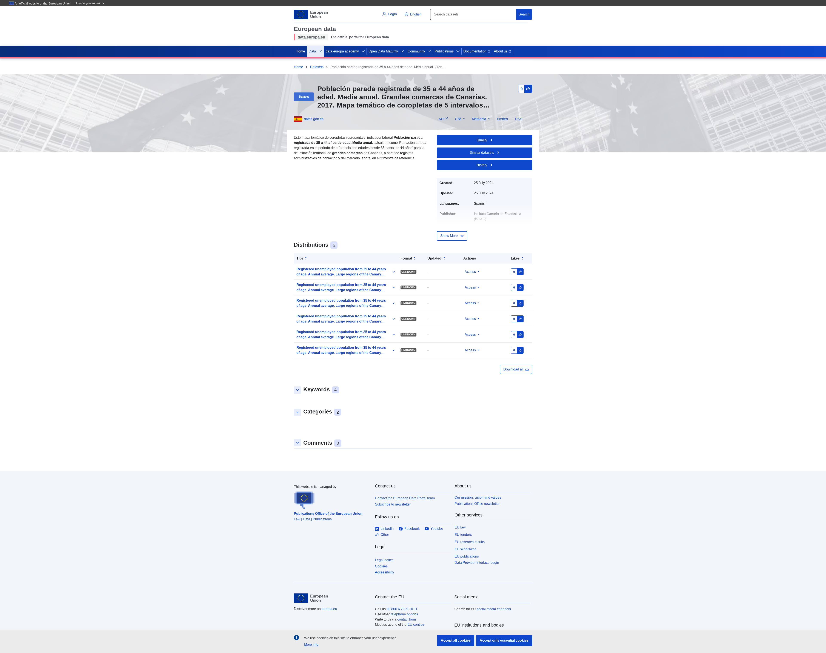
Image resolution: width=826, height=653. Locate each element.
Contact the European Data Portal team (405, 498)
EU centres (415, 624)
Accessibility (384, 572)
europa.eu (329, 609)
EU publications (467, 556)
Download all (513, 369)
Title (299, 258)
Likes (515, 258)
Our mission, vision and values (478, 497)
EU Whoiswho (465, 549)
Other (385, 534)
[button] (90, 3)
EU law (460, 527)
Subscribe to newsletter (393, 504)
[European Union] (332, 598)
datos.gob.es (314, 119)
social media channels (494, 609)
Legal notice (384, 560)
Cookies (381, 566)
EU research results (470, 542)
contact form (406, 619)
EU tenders (463, 534)
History (481, 165)
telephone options (404, 614)
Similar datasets (482, 152)
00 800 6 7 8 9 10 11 (402, 609)
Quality (481, 140)
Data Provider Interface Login (477, 562)
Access (470, 271)
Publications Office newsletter (477, 503)
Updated (434, 258)
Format (406, 258)
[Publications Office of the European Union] (332, 499)
